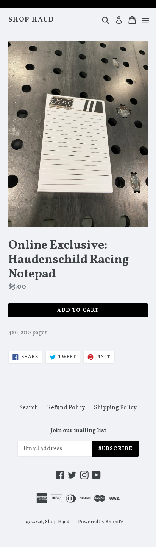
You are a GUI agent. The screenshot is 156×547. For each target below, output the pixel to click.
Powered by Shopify (100, 522)
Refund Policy (66, 408)
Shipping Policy (115, 408)
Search (28, 408)
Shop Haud (31, 20)
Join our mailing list (78, 430)
